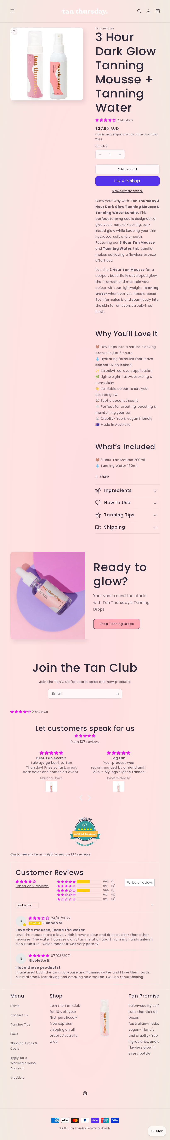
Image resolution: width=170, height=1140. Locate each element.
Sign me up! (85, 587)
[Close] (138, 529)
